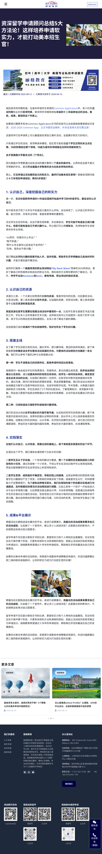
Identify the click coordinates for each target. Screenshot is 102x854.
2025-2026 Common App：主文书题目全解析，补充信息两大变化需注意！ (51, 127)
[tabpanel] (25, 692)
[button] (24, 4)
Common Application (66, 108)
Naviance (28, 275)
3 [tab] (53, 718)
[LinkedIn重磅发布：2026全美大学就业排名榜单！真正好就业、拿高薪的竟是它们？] (76, 683)
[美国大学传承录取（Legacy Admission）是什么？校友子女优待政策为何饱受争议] (25, 683)
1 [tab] (48, 718)
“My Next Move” (61, 268)
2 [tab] (51, 718)
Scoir (39, 275)
